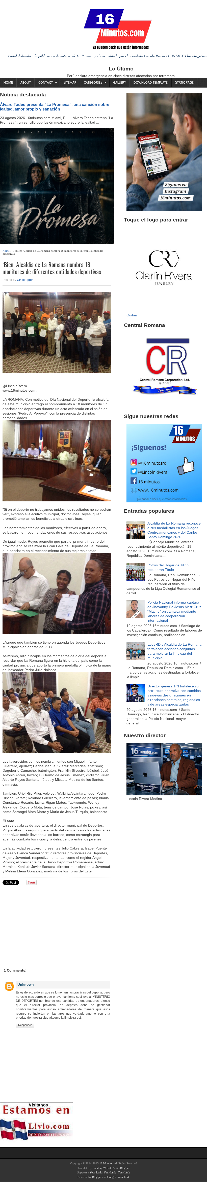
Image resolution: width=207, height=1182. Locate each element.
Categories (93, 82)
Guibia (131, 315)
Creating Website (102, 1167)
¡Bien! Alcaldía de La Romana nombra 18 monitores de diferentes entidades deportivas (52, 268)
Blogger (96, 1176)
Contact (45, 82)
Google (111, 1176)
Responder (25, 1024)
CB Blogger (25, 280)
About (25, 82)
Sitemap (70, 82)
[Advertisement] (42, 922)
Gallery (119, 82)
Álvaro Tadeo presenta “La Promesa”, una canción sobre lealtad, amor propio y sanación (54, 106)
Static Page (184, 82)
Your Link (96, 1172)
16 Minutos (106, 1163)
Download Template (151, 82)
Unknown (25, 984)
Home (8, 82)
